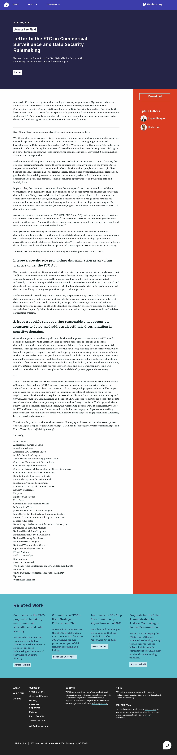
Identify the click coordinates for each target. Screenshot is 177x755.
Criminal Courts (37, 692)
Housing (33, 700)
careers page (150, 709)
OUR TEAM (18, 693)
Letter (17, 72)
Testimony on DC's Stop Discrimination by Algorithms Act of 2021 (106, 619)
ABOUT (33, 4)
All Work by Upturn (38, 726)
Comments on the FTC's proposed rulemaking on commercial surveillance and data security (29, 623)
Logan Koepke (156, 118)
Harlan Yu (154, 127)
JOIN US (17, 699)
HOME (16, 4)
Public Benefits (36, 716)
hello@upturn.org (100, 703)
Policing (33, 712)
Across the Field (25, 30)
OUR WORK (53, 4)
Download (155, 96)
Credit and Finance (38, 696)
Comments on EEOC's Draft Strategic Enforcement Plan (66, 619)
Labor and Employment (64, 657)
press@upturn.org (126, 697)
